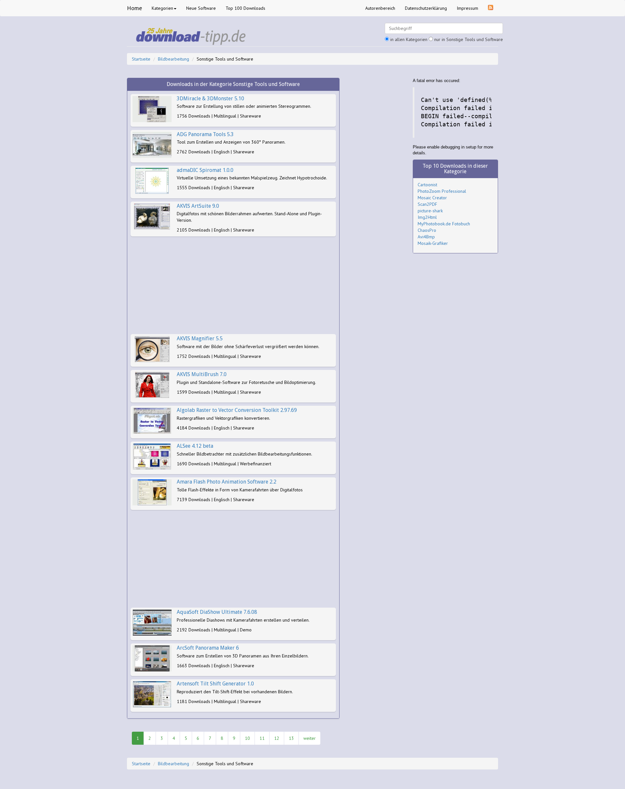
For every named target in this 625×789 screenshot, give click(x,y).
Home (134, 8)
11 (262, 738)
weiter (309, 738)
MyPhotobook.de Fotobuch (444, 224)
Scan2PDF (427, 204)
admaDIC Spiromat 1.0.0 (205, 170)
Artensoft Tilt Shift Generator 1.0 (215, 684)
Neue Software (201, 8)
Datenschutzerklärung (426, 8)
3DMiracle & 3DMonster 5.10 (210, 98)
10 (247, 738)
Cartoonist (427, 185)
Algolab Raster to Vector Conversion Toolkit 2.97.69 (237, 410)
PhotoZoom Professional (442, 191)
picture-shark (430, 211)
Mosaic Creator (432, 198)
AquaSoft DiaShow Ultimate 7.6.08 (217, 612)
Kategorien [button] (162, 8)
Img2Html (427, 217)
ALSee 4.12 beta (195, 446)
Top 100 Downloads (245, 8)
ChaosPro (427, 230)
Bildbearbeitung (173, 59)
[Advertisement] (233, 285)
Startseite (141, 59)
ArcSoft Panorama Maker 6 (208, 648)
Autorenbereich (380, 8)
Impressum (467, 8)
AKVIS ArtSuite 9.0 (198, 206)
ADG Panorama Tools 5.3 (205, 134)
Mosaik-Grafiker (433, 243)
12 (276, 738)
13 (291, 738)
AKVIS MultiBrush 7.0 (202, 374)
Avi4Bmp (426, 237)
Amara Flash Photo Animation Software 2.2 (226, 482)
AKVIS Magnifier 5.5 (200, 338)
